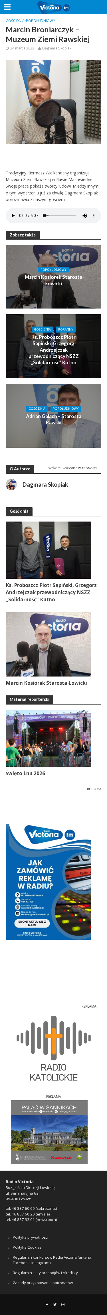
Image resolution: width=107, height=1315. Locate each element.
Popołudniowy (40, 20)
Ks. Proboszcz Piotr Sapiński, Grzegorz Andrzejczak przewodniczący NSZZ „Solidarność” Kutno (54, 350)
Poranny (65, 329)
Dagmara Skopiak (56, 48)
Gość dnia (15, 20)
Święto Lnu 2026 (25, 773)
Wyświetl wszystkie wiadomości (73, 468)
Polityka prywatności (30, 1237)
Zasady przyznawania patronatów (43, 1282)
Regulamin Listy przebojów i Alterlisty (45, 1272)
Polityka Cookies (27, 1247)
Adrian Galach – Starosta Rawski (53, 419)
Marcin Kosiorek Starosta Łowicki (53, 280)
